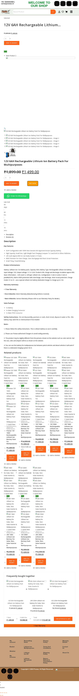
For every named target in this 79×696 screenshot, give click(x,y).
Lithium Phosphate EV (28, 660)
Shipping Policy (46, 653)
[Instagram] (63, 3)
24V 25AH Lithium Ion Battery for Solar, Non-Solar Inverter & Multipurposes (40, 541)
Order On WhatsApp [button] (18, 196)
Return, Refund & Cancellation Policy (47, 661)
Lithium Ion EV (26, 653)
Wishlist (12, 651)
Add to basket (11, 43)
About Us (65, 652)
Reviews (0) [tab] (10, 237)
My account (12, 641)
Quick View (9, 383)
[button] (71, 12)
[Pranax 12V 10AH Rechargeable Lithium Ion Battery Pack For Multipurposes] (40, 91)
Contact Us (65, 647)
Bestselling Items (11, 426)
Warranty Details (65, 641)
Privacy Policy (45, 641)
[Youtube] (69, 3)
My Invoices (13, 656)
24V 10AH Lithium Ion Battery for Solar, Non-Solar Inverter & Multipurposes (69, 430)
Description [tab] (10, 234)
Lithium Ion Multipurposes (10, 428)
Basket (12, 646)
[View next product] (15, 56)
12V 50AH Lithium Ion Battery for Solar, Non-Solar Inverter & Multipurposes (26, 430)
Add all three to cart (63, 619)
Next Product (10, 56)
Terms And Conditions (47, 647)
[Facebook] (56, 3)
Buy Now (33, 183)
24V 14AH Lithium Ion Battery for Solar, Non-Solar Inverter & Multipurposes (11, 541)
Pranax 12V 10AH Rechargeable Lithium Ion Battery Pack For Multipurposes (11, 437)
